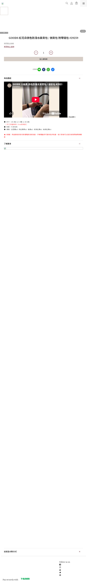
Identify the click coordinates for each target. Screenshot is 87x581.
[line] (39, 69)
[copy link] (52, 69)
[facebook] (43, 69)
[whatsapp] (48, 69)
